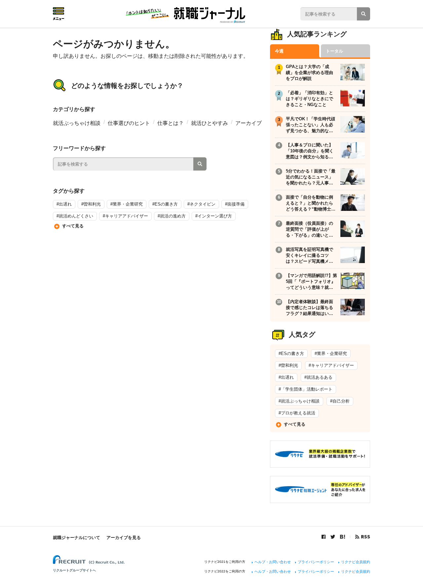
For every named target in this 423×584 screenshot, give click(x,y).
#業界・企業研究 (126, 204)
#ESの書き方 (165, 204)
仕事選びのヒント (129, 123)
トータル (334, 51)
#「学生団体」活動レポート (305, 389)
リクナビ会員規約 (355, 562)
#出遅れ (64, 204)
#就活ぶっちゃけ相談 (299, 401)
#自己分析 (340, 401)
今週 (279, 51)
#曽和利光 (91, 204)
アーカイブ (248, 123)
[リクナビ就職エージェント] (320, 499)
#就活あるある (318, 377)
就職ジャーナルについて (76, 537)
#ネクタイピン (201, 204)
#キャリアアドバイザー (125, 216)
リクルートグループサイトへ (74, 570)
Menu (58, 13)
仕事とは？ (170, 123)
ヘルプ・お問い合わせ (272, 562)
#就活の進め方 (172, 216)
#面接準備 (235, 204)
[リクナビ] (320, 464)
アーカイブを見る (123, 537)
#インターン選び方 (213, 216)
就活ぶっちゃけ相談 (76, 123)
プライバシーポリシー (316, 562)
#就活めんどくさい (75, 216)
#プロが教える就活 (297, 412)
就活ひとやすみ (209, 123)
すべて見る (73, 225)
